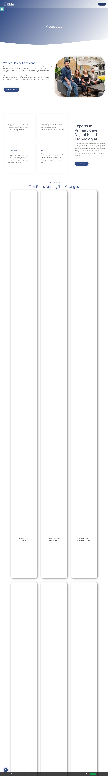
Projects (64, 4)
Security (80, 4)
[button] (2, 9)
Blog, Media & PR (90, 4)
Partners (72, 4)
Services (56, 4)
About (49, 4)
